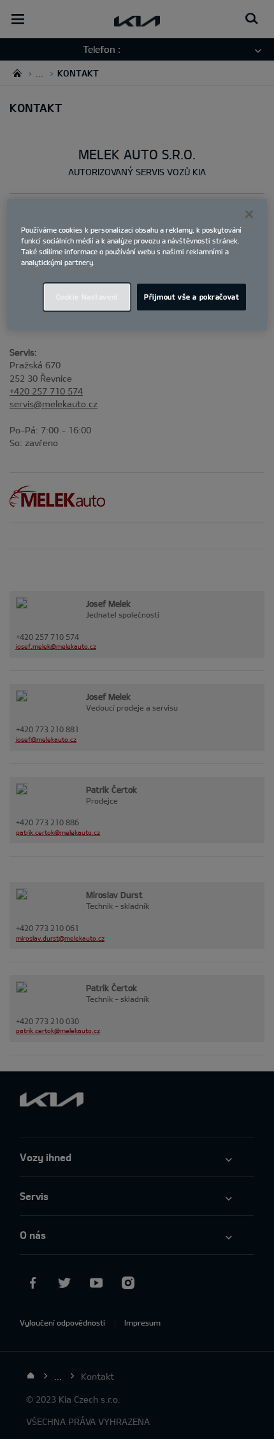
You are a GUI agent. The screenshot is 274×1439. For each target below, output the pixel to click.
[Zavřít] (249, 214)
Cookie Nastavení (87, 297)
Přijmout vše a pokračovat (191, 297)
